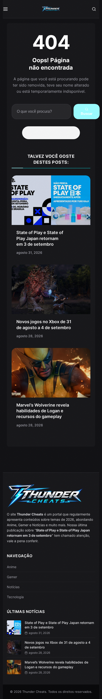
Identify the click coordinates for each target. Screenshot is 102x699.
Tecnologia (15, 597)
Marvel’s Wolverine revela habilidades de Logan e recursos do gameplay (42, 411)
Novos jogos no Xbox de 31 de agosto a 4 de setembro (57, 644)
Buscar (87, 114)
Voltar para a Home (52, 132)
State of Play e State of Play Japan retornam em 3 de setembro (39, 238)
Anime (11, 567)
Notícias (13, 587)
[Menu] (8, 9)
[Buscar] (94, 9)
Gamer (12, 577)
